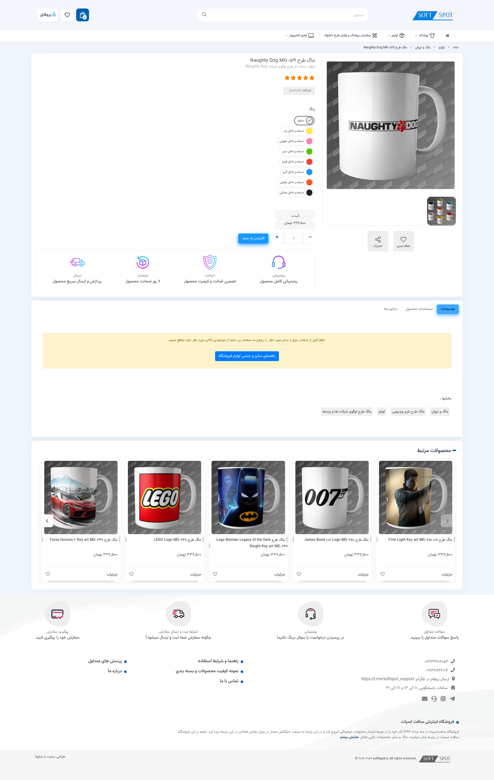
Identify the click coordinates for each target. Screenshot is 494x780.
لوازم (395, 35)
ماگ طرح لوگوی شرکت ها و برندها (346, 412)
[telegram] (451, 698)
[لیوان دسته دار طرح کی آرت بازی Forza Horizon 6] (81, 497)
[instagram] (442, 698)
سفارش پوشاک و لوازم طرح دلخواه (348, 35)
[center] (204, 15)
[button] (447, 520)
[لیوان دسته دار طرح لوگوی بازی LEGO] (164, 497)
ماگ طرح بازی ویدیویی (408, 412)
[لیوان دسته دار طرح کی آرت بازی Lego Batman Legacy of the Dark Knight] (248, 497)
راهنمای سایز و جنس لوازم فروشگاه (247, 356)
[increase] (276, 238)
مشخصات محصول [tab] (419, 309)
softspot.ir (380, 758)
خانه (456, 47)
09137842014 (437, 670)
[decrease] (310, 238)
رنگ (312, 109)
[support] (433, 698)
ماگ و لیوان (422, 47)
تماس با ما (229, 681)
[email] (423, 698)
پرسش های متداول (105, 661)
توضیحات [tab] (448, 309)
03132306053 (436, 662)
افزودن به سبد (253, 238)
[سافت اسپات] (437, 758)
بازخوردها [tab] (391, 309)
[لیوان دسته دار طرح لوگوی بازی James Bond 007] (332, 497)
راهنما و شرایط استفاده (218, 661)
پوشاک (424, 35)
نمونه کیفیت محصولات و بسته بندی (207, 671)
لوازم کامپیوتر (298, 35)
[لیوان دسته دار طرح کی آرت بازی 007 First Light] (415, 497)
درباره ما (115, 671)
